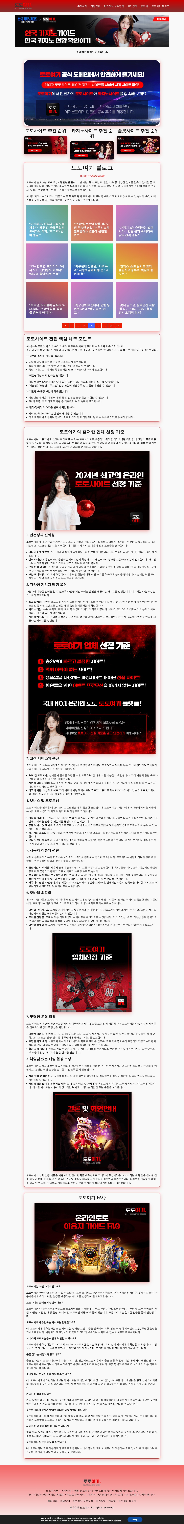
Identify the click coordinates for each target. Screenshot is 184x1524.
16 (91, 325)
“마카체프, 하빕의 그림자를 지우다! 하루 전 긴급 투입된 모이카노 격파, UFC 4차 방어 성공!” (46, 229)
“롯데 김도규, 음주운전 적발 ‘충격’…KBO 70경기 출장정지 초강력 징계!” (137, 309)
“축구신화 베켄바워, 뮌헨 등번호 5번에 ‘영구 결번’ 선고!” (92, 309)
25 (111, 325)
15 (84, 325)
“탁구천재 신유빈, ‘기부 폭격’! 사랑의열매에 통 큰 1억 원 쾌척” (91, 270)
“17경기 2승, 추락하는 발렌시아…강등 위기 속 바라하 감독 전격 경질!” (136, 231)
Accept (135, 1519)
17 (98, 325)
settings (117, 1521)
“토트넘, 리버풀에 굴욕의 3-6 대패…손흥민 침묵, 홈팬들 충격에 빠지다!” (47, 309)
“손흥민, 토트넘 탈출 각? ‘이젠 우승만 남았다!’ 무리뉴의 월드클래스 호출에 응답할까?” (92, 229)
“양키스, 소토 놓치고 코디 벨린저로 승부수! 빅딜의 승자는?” (136, 270)
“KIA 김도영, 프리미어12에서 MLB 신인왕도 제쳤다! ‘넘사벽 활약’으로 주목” (46, 270)
